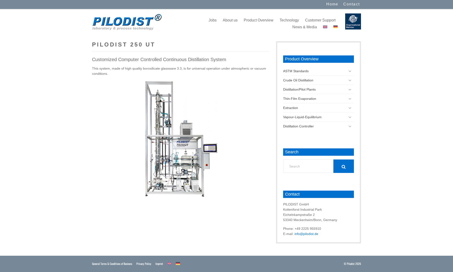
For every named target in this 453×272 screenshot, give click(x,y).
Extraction (290, 108)
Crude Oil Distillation (298, 80)
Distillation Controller (298, 126)
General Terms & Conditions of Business (112, 264)
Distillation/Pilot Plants (299, 89)
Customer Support (320, 20)
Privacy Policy (143, 264)
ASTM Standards (296, 71)
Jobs (213, 20)
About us (230, 20)
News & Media (304, 27)
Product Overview (258, 20)
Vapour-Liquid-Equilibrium (302, 117)
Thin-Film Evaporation (299, 98)
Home (332, 4)
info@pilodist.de (306, 234)
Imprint (159, 264)
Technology (289, 20)
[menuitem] (325, 27)
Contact (351, 4)
